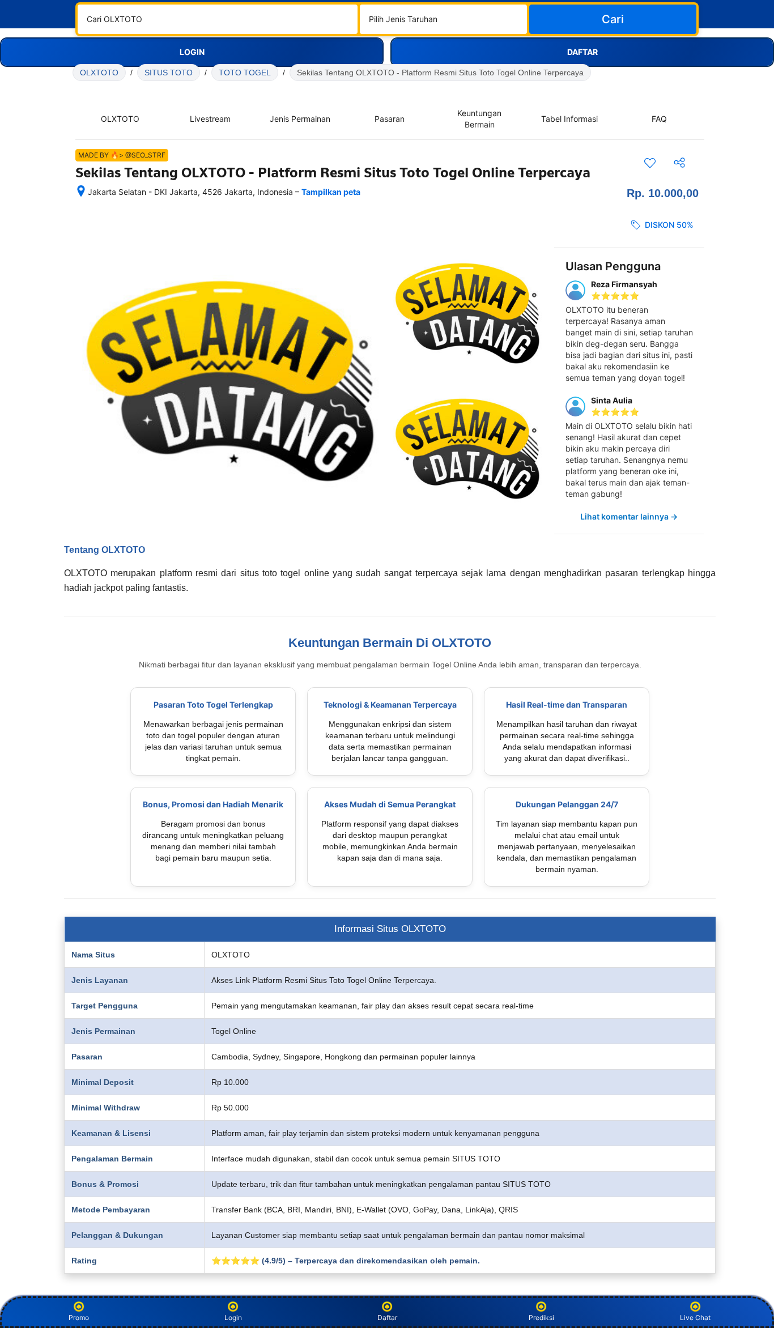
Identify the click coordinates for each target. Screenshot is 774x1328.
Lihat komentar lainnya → (629, 516)
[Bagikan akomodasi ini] (679, 162)
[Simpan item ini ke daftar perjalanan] (650, 162)
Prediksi (541, 1317)
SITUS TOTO (168, 72)
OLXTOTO (99, 72)
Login (233, 1317)
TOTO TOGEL (245, 72)
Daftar (387, 1317)
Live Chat (695, 1317)
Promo (79, 1317)
